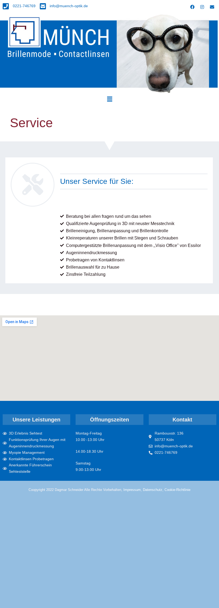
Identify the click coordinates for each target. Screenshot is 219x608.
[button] (109, 99)
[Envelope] (212, 7)
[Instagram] (202, 7)
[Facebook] (192, 7)
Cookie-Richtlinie (177, 490)
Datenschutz (152, 490)
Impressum (132, 490)
